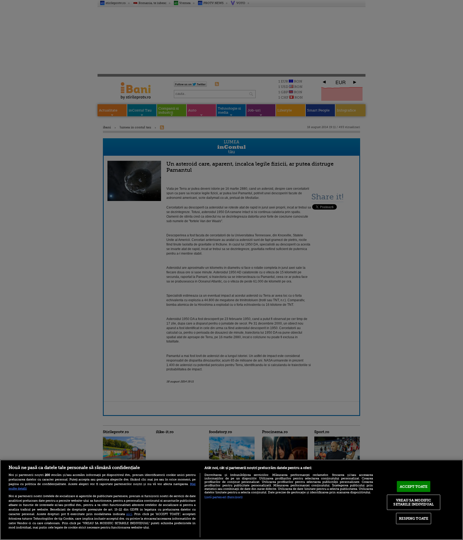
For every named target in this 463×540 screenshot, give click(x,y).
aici (129, 514)
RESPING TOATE (413, 518)
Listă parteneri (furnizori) (223, 497)
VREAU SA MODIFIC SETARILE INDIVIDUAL (413, 502)
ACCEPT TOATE (414, 487)
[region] (231, 500)
